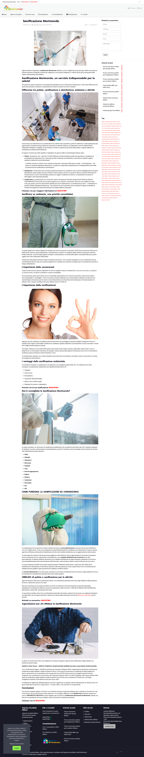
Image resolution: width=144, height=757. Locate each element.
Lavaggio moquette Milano (113, 178)
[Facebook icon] (139, 2)
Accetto (16, 748)
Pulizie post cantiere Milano (111, 186)
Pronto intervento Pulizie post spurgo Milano (111, 67)
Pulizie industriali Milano (110, 184)
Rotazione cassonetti (106, 193)
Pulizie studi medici (113, 189)
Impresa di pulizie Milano (107, 121)
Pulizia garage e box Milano (111, 110)
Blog (140, 8)
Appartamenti (28, 721)
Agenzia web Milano (70, 752)
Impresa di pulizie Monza (92, 722)
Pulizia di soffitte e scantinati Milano (109, 105)
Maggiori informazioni (17, 743)
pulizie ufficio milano (114, 191)
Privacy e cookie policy (29, 754)
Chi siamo (132, 8)
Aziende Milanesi (109, 711)
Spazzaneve (115, 197)
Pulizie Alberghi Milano (106, 180)
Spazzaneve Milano (106, 199)
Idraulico (87, 714)
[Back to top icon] (121, 752)
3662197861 (25, 2)
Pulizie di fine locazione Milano (110, 99)
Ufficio (26, 723)
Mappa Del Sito (42, 754)
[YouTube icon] (140, 2)
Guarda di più (109, 726)
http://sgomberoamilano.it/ (112, 713)
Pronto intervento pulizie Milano (111, 92)
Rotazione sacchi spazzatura (111, 195)
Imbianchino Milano (91, 719)
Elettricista (88, 717)
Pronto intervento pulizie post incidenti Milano (111, 80)
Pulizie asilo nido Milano (110, 182)
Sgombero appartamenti (111, 715)
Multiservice (37, 25)
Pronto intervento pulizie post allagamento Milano (111, 74)
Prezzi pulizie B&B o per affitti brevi (110, 86)
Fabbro (87, 711)
